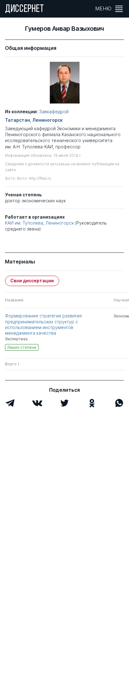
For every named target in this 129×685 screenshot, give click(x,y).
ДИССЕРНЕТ (24, 9)
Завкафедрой (54, 111)
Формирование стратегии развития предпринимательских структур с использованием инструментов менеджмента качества (43, 324)
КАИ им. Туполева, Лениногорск (39, 223)
